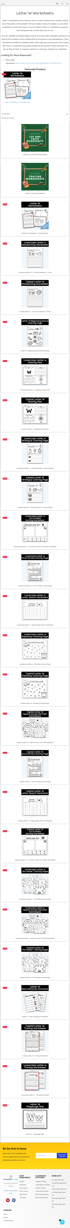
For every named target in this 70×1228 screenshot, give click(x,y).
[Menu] (67, 4)
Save (5, 74)
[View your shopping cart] (57, 4)
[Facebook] (14, 1200)
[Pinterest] (8, 1200)
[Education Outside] (4, 4)
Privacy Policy (8, 1191)
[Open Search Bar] (62, 4)
